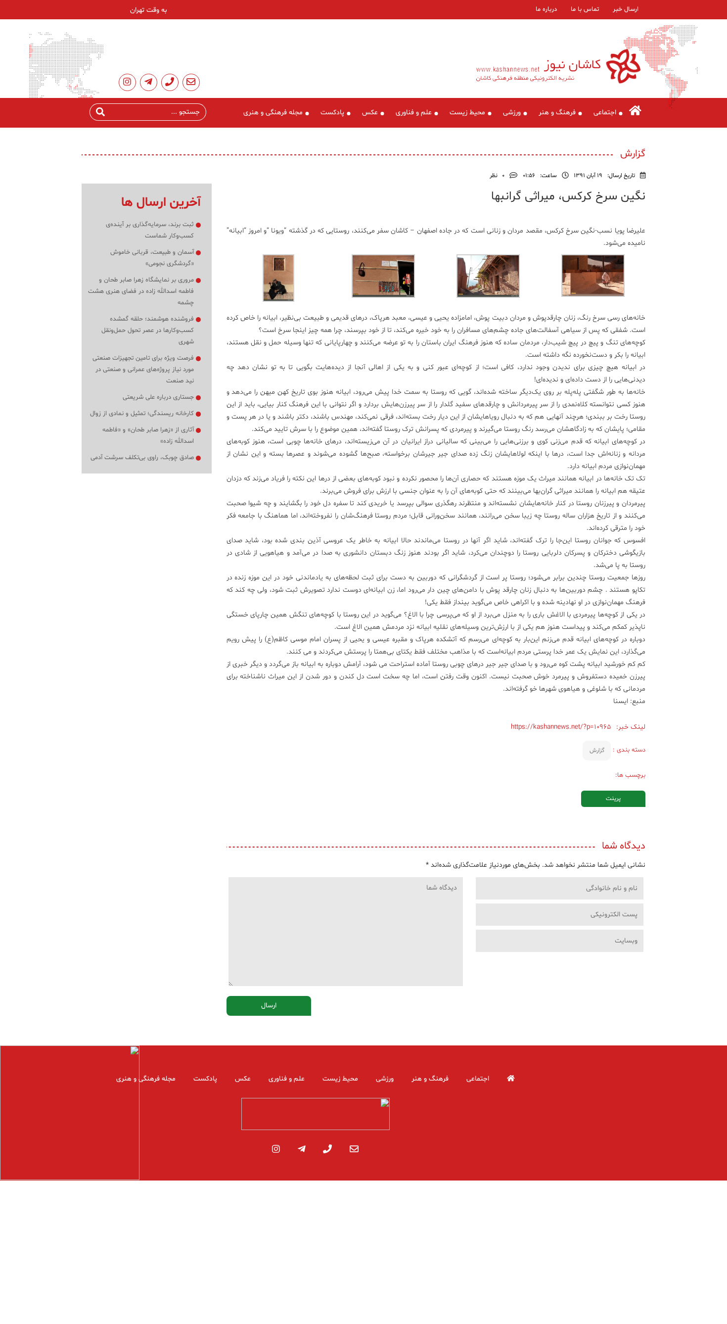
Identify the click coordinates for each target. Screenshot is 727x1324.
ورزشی (512, 112)
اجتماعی (604, 112)
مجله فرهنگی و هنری (273, 112)
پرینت (613, 799)
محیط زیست (467, 112)
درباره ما (546, 9)
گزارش (597, 751)
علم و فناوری (414, 112)
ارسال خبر (625, 9)
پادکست (332, 112)
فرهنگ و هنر (557, 112)
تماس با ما (585, 9)
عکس (370, 112)
